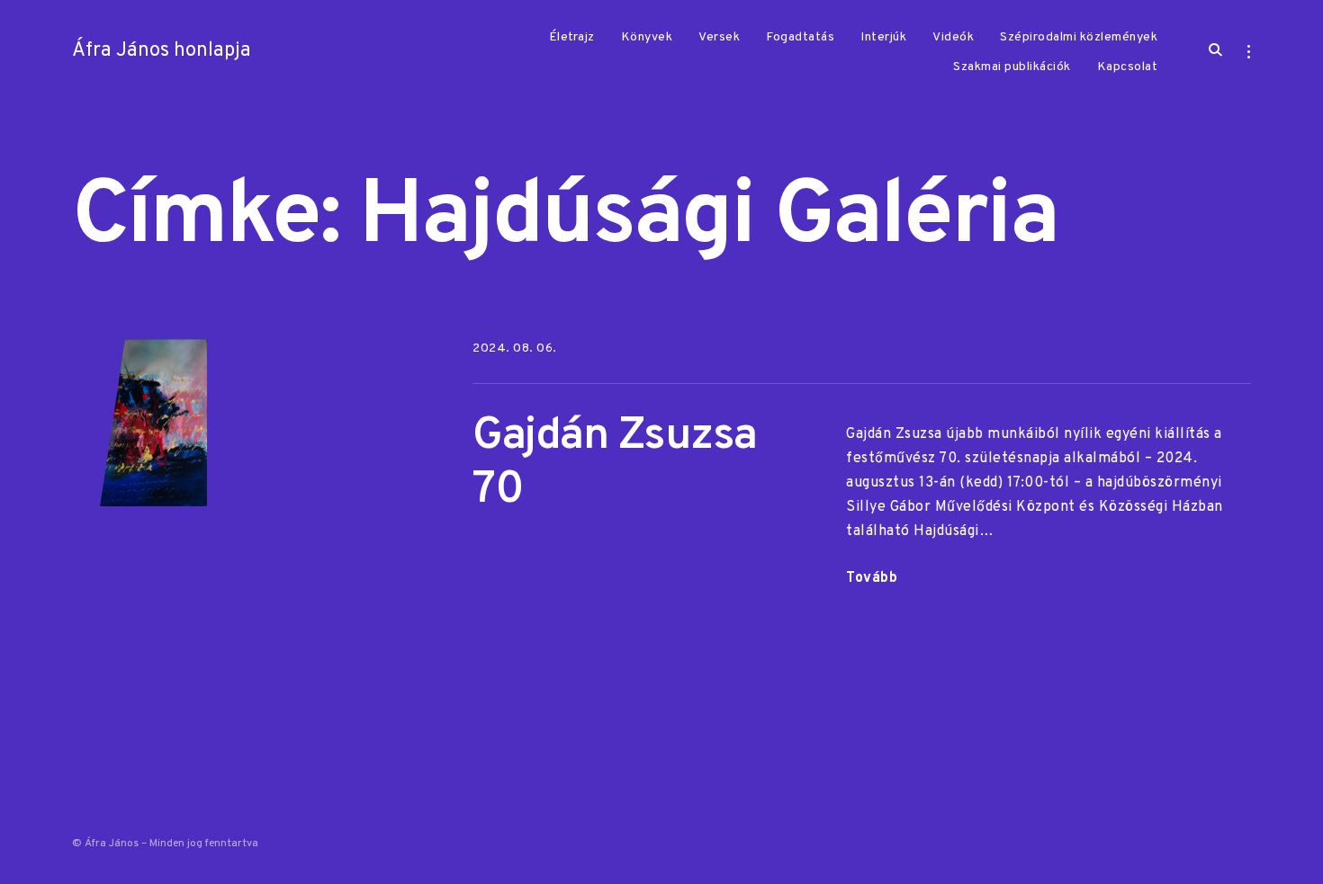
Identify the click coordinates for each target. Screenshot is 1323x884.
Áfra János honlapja (161, 51)
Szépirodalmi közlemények (1078, 37)
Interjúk (883, 37)
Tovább (871, 580)
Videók (953, 37)
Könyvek (647, 37)
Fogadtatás (800, 37)
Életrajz (572, 37)
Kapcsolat (1127, 67)
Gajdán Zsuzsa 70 (614, 463)
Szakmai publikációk (1012, 67)
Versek (719, 37)
